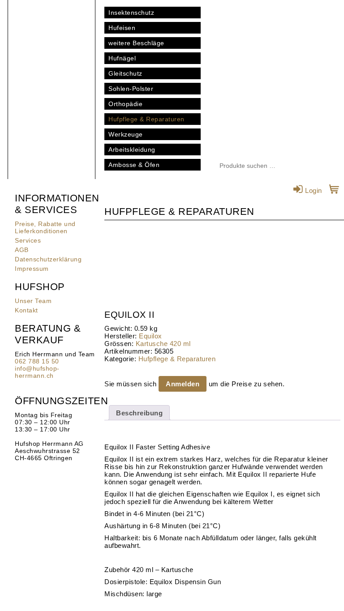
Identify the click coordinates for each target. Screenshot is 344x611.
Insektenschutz (131, 12)
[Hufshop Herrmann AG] (51, 44)
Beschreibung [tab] (139, 413)
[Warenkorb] (334, 190)
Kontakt (26, 310)
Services (28, 240)
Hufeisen (121, 27)
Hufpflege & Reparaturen (146, 119)
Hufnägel (122, 58)
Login (312, 190)
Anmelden (182, 384)
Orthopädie (125, 103)
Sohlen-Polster (130, 88)
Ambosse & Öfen (133, 164)
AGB (22, 249)
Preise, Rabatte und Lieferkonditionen (45, 227)
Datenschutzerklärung (48, 259)
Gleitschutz (125, 73)
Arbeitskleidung (131, 149)
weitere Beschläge (136, 43)
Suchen (302, 166)
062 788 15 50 (37, 361)
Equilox (150, 336)
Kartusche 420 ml (163, 343)
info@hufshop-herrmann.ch (37, 372)
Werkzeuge (125, 134)
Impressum (32, 268)
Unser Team (33, 300)
